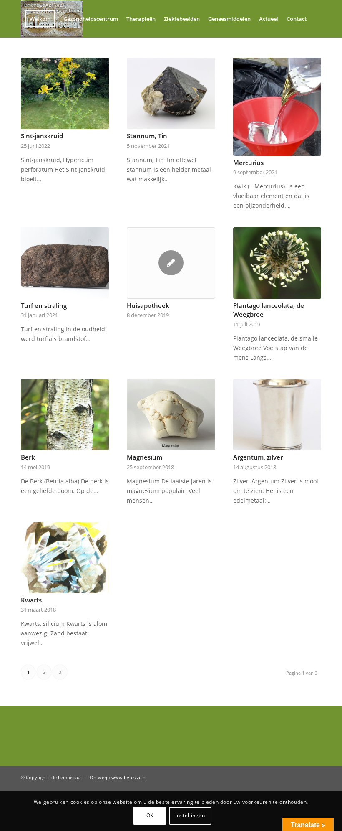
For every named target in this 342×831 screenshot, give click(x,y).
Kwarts (31, 600)
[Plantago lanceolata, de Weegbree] (277, 263)
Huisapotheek (148, 305)
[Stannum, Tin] (171, 93)
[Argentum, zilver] (277, 414)
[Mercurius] (277, 107)
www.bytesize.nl (129, 777)
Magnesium (144, 457)
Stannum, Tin (147, 136)
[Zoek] (28, 55)
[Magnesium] (171, 414)
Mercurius (248, 162)
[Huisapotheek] (171, 263)
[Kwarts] (65, 557)
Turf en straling (44, 305)
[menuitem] (40, 18)
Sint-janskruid (42, 136)
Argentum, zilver (258, 457)
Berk (28, 457)
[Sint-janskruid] (65, 93)
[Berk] (65, 414)
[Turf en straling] (65, 263)
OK (149, 815)
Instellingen (190, 815)
